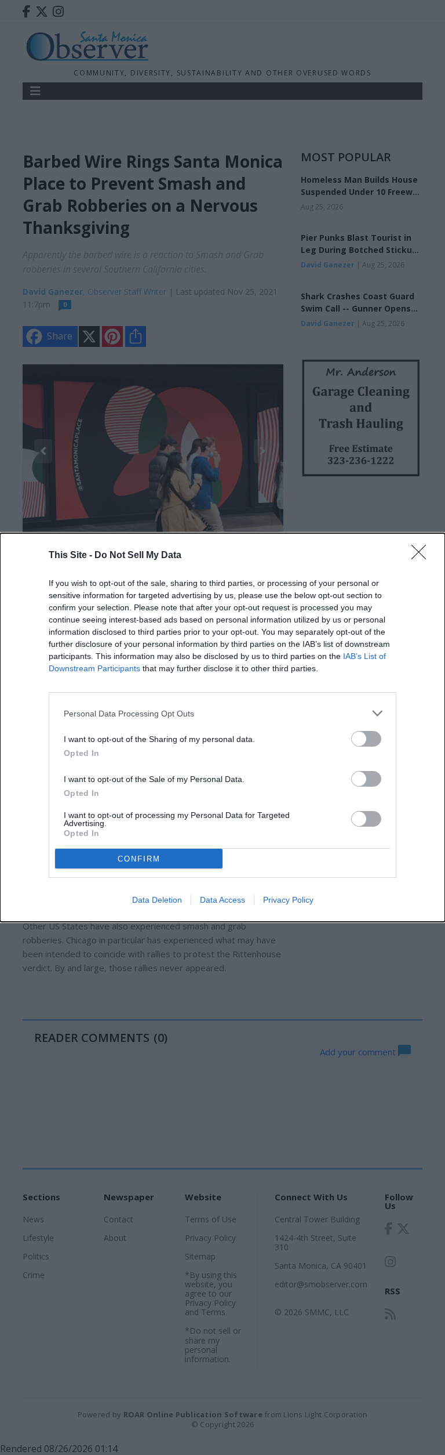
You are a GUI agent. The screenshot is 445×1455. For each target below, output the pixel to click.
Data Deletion (157, 899)
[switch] (366, 739)
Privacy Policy (288, 899)
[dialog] (222, 727)
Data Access (222, 899)
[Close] (422, 556)
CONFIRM (139, 859)
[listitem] (222, 713)
